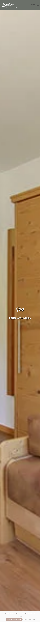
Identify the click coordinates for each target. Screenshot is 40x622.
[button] (35, 5)
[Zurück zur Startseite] (9, 5)
